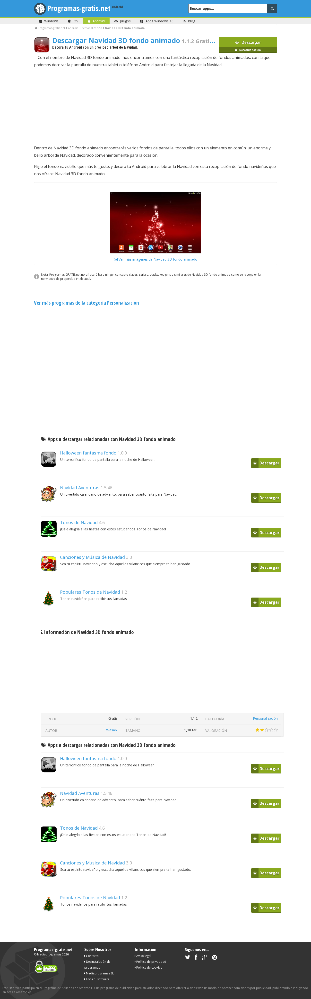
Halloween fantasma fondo (88, 453)
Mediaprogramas (49, 954)
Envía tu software (97, 979)
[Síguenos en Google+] (204, 958)
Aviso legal (143, 956)
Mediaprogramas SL (99, 973)
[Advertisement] (155, 106)
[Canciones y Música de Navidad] (50, 580)
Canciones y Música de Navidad (92, 557)
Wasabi (112, 730)
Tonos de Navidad (79, 522)
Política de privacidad (151, 962)
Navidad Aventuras (79, 487)
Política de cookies (149, 967)
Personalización (265, 718)
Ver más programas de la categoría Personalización (86, 302)
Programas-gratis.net (79, 8)
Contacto (92, 956)
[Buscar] (272, 8)
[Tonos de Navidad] (50, 545)
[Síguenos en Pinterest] (214, 958)
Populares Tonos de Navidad (90, 592)
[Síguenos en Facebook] (196, 958)
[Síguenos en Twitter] (187, 958)
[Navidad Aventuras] (50, 510)
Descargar (250, 45)
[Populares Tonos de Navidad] (50, 614)
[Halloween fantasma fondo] (50, 475)
